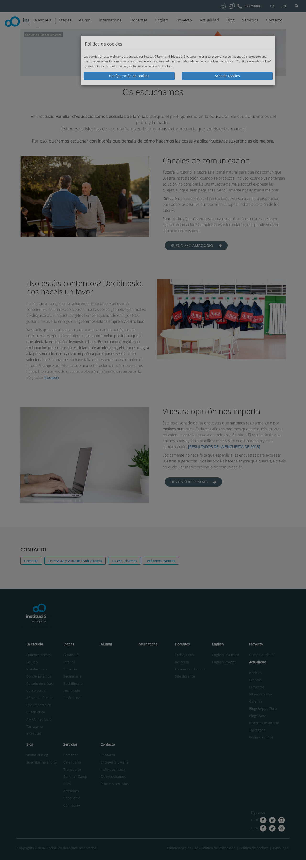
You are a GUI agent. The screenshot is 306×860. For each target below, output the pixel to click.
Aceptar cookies (227, 76)
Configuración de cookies (129, 76)
